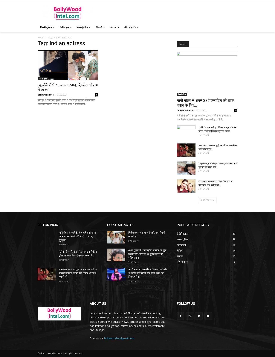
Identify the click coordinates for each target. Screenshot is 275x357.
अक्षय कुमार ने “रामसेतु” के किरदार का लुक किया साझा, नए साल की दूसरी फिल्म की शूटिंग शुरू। (147, 254)
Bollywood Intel (46, 94)
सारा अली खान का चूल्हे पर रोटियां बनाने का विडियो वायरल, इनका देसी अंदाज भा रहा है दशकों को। (78, 273)
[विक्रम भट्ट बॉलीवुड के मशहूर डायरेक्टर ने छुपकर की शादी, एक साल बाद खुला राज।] (186, 168)
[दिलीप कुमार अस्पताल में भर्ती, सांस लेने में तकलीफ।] (116, 237)
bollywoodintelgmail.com (119, 338)
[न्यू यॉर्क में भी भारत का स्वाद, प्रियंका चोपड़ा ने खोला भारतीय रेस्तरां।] (68, 65)
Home (41, 37)
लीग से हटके (43, 78)
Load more (206, 200)
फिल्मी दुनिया (182, 94)
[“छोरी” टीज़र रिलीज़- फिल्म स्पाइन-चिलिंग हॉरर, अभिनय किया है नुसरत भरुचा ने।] (186, 132)
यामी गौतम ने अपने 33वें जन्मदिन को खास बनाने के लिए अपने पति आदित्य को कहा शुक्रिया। (77, 236)
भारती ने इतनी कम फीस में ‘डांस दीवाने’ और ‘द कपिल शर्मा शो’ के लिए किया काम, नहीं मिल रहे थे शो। (147, 273)
